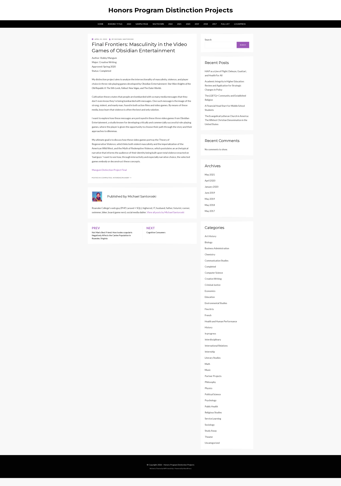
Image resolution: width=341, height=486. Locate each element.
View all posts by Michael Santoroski (165, 212)
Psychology (210, 400)
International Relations (216, 345)
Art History (210, 236)
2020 (188, 24)
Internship (210, 351)
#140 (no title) (115, 24)
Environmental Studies (216, 303)
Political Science (213, 394)
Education (210, 297)
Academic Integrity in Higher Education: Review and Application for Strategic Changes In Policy (224, 85)
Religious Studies (213, 412)
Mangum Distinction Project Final (109, 169)
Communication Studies (216, 260)
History (208, 327)
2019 (197, 24)
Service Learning (213, 418)
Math (207, 364)
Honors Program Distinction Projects (170, 10)
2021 (179, 24)
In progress (210, 333)
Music (208, 370)
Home (100, 24)
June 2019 (210, 192)
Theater (209, 436)
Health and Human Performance (221, 321)
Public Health (211, 406)
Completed (106, 178)
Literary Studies (213, 357)
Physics (208, 388)
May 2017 (210, 211)
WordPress (187, 468)
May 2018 (210, 205)
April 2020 (210, 180)
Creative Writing (213, 278)
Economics (210, 291)
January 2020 (211, 186)
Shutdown (158, 24)
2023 (129, 24)
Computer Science (214, 272)
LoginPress (240, 24)
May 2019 (210, 198)
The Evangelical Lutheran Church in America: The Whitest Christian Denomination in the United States (227, 120)
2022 (170, 24)
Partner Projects (213, 376)
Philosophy (210, 382)
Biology (208, 242)
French (208, 315)
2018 (206, 24)
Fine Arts (209, 309)
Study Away (211, 430)
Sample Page (142, 24)
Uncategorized (212, 442)
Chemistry (210, 254)
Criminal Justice (212, 284)
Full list (225, 24)
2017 (214, 24)
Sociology (210, 424)
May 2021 (210, 174)
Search (208, 39)
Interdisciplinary (121, 178)
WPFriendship (168, 468)
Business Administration (217, 248)
